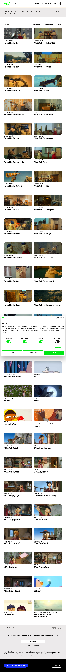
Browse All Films (37, 24)
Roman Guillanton (9, 374)
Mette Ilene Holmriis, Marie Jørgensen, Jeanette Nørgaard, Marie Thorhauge (45, 423)
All (6, 11)
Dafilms (36, 3)
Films (41, 3)
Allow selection (33, 352)
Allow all (54, 352)
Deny (12, 352)
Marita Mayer (8, 612)
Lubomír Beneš (8, 41)
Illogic (35, 398)
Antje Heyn (37, 374)
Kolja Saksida (8, 446)
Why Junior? (48, 3)
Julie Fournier (38, 588)
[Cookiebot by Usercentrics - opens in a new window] (57, 318)
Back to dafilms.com (16, 666)
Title (58, 24)
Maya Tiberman (8, 398)
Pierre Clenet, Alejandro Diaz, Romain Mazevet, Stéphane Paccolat (45, 613)
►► (60, 628)
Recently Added (49, 24)
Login (55, 3)
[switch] (25, 341)
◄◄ (54, 628)
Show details (57, 347)
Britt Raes (7, 422)
